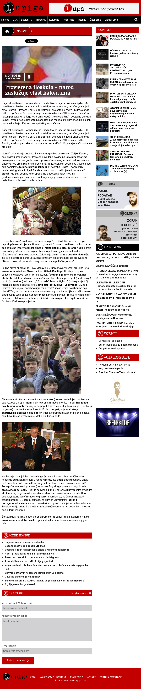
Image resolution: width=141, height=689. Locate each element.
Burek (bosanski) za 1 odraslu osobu (118, 344)
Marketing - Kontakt (83, 677)
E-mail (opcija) (9, 646)
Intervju (82, 19)
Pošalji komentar (17, 660)
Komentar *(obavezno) (14, 615)
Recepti (107, 334)
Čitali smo (95, 19)
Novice (21, 31)
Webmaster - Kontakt (53, 677)
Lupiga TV (26, 19)
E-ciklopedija (113, 357)
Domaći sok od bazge (110, 340)
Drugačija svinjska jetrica (112, 348)
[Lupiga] (23, 7)
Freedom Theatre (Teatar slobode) (117, 372)
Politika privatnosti (111, 677)
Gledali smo (111, 19)
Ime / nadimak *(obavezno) (17, 603)
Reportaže (68, 19)
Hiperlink (41, 19)
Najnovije (104, 30)
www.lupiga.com (78, 680)
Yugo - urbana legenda (111, 368)
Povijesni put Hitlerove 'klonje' (115, 364)
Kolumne (54, 19)
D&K (15, 19)
